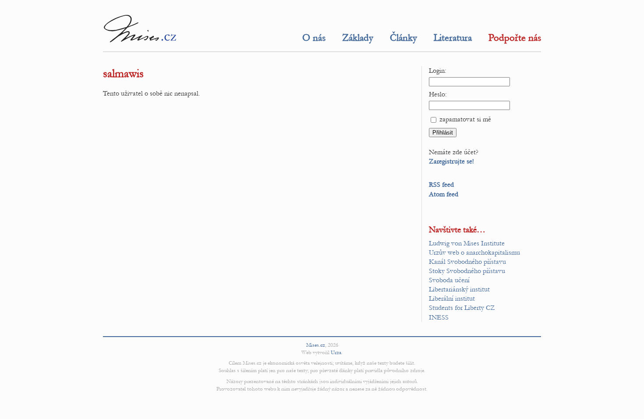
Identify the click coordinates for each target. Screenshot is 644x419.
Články (403, 37)
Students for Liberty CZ (462, 308)
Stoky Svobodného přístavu (467, 271)
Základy (357, 37)
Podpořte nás (514, 37)
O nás (314, 37)
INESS (439, 317)
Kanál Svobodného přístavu (467, 262)
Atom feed (443, 194)
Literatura (453, 37)
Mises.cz (315, 345)
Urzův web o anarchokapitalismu (474, 252)
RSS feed (441, 184)
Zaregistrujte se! (451, 161)
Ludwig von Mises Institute (467, 243)
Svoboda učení (449, 280)
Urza (336, 352)
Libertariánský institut (459, 289)
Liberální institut (452, 298)
